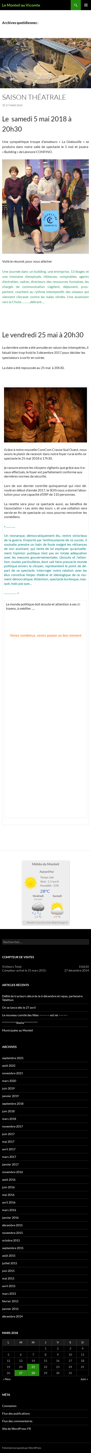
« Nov (7, 1379)
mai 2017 (8, 1141)
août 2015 (8, 1255)
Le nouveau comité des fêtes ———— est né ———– (35, 1015)
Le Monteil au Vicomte (21, 5)
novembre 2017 (12, 1126)
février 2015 (10, 1301)
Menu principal (86, 5)
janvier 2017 (10, 1164)
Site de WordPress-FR (16, 1428)
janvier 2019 (10, 1096)
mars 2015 (9, 1293)
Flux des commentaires (17, 1421)
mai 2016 (8, 1195)
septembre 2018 (12, 1103)
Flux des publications (16, 1413)
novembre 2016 (12, 1172)
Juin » (84, 1379)
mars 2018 (9, 1119)
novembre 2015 (12, 1233)
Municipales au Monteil (17, 1030)
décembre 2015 (12, 1225)
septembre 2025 (12, 1058)
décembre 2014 (12, 1316)
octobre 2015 (11, 1240)
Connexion (9, 1406)
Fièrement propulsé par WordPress (21, 1447)
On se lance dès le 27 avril (19, 1007)
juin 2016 (8, 1187)
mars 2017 (9, 1157)
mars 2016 (9, 1210)
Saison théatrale (34, 97)
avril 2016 (8, 1202)
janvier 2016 (10, 1217)
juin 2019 (8, 1088)
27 (20, 1373)
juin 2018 (8, 1111)
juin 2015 (8, 1271)
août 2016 (8, 1179)
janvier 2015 (10, 1309)
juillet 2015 (9, 1263)
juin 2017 (8, 1134)
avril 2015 (8, 1286)
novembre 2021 (12, 1073)
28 (33, 1373)
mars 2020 (9, 1081)
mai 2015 (8, 1278)
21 (33, 1367)
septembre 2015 (12, 1248)
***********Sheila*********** (20, 1022)
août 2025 (8, 1065)
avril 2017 (8, 1149)
